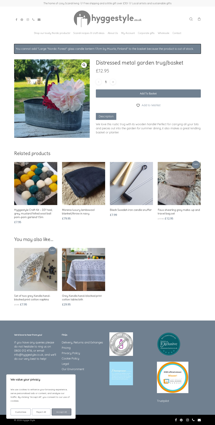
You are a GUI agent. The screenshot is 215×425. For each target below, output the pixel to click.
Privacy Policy (71, 353)
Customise (20, 412)
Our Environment (73, 369)
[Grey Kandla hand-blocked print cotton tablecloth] (83, 269)
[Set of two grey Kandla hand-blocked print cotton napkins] (35, 269)
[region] (41, 396)
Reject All (41, 412)
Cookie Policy (70, 358)
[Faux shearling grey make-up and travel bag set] (179, 183)
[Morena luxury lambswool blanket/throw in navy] (83, 183)
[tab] (106, 116)
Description (106, 116)
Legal (65, 364)
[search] (191, 19)
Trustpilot (163, 401)
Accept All (61, 412)
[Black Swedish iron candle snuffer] (131, 183)
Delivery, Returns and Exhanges (82, 342)
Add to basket (148, 93)
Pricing (66, 348)
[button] (84, 65)
